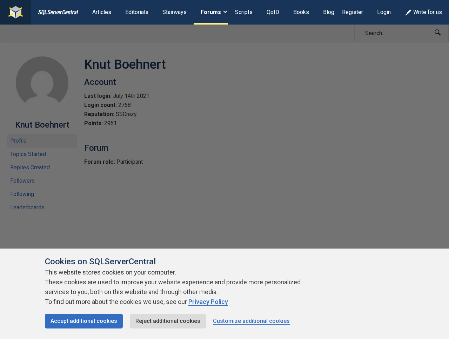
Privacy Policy (208, 301)
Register (352, 12)
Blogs (330, 12)
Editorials (136, 12)
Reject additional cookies (167, 321)
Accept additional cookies (84, 321)
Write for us (427, 12)
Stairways (174, 12)
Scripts (244, 12)
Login (384, 12)
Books (301, 12)
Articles (101, 12)
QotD (273, 12)
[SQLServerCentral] (15, 12)
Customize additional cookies (251, 321)
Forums (211, 12)
